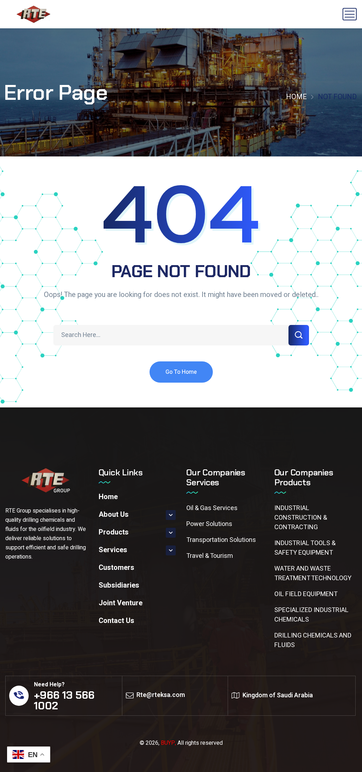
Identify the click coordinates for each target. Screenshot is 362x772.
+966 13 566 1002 (64, 700)
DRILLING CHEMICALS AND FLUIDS (312, 640)
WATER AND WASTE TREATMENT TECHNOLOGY (312, 573)
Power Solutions (209, 524)
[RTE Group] (34, 14)
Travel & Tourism (209, 556)
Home (296, 97)
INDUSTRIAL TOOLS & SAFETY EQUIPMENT (304, 547)
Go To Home (181, 372)
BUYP (168, 743)
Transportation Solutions (221, 540)
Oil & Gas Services (212, 508)
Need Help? (49, 684)
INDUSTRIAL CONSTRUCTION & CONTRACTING (300, 517)
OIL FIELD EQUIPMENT (306, 594)
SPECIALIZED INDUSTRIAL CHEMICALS (311, 614)
